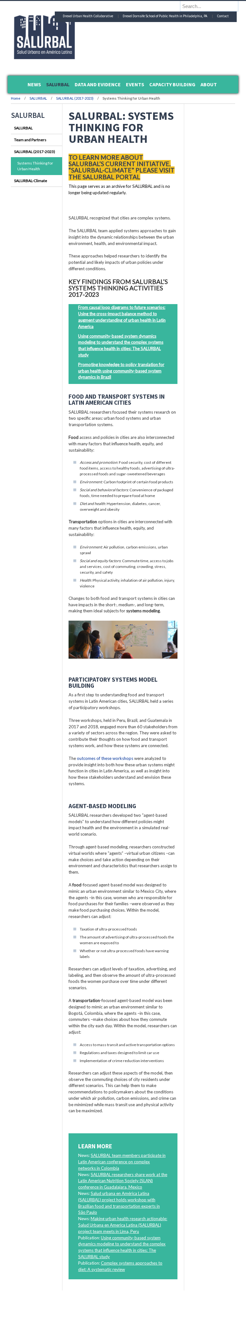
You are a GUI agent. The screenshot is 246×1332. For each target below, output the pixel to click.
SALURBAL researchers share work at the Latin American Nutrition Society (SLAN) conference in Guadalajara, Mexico (122, 1181)
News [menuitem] (34, 84)
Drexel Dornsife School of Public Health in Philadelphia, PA (165, 16)
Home (15, 98)
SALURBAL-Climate (30, 180)
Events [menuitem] (135, 84)
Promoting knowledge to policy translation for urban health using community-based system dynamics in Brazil (121, 371)
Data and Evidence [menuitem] (98, 84)
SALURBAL (38, 98)
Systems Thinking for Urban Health (35, 166)
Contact (223, 16)
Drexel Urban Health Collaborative (88, 16)
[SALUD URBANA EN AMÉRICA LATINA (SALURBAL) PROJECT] (72, 57)
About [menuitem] (209, 84)
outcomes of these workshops (105, 758)
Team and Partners (30, 139)
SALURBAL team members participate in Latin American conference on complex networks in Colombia (122, 1162)
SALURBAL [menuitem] (58, 84)
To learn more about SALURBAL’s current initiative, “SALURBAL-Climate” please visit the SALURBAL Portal (122, 167)
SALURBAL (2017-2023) (75, 98)
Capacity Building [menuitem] (172, 84)
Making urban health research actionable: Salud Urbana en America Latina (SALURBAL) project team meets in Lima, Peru (122, 1225)
